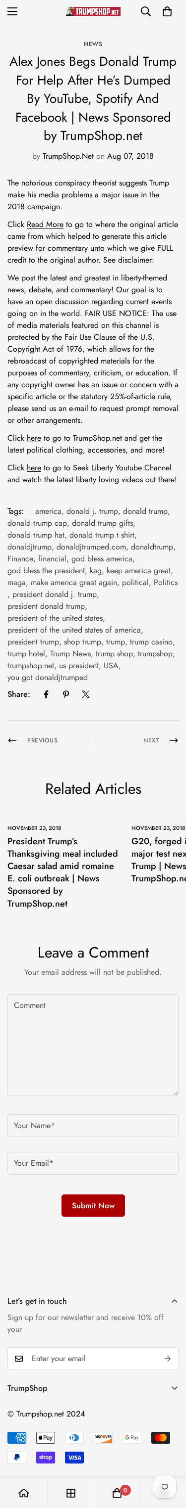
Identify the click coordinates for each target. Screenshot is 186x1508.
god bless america (101, 558)
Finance (20, 558)
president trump (33, 641)
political (135, 582)
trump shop (114, 653)
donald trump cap (37, 523)
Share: (18, 694)
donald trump (145, 511)
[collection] (71, 1493)
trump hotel (26, 653)
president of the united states (55, 618)
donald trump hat (35, 535)
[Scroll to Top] (168, 1455)
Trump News (70, 653)
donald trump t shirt (101, 535)
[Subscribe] (168, 1358)
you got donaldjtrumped (47, 677)
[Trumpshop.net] (93, 11)
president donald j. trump (54, 594)
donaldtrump (152, 546)
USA (111, 665)
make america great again (74, 582)
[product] (24, 1493)
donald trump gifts (102, 523)
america (48, 511)
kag (96, 570)
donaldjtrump (29, 546)
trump (115, 641)
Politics (166, 582)
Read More (45, 224)
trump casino (151, 641)
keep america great (139, 570)
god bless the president (46, 570)
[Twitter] (86, 694)
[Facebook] (46, 694)
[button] (167, 11)
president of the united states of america (74, 630)
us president (79, 665)
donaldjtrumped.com (91, 546)
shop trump (82, 641)
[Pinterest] (66, 694)
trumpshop (155, 653)
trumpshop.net (30, 665)
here (34, 438)
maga (16, 582)
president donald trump (46, 606)
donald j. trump (92, 511)
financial (52, 558)
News (93, 44)
